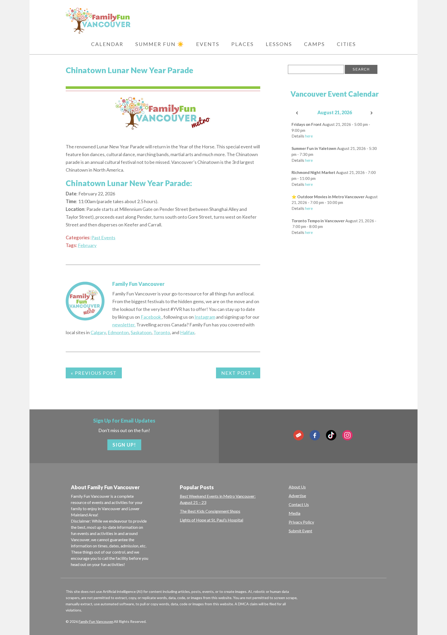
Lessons (279, 44)
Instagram (205, 317)
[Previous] (297, 113)
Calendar (107, 44)
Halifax (187, 332)
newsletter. (124, 324)
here (309, 136)
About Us (297, 486)
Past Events (103, 237)
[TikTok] (331, 435)
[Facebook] (315, 435)
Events (207, 44)
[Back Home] (122, 21)
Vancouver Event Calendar (334, 93)
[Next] (372, 113)
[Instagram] (347, 435)
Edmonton (118, 332)
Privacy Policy (301, 521)
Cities (346, 44)
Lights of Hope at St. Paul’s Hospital (211, 519)
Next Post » (238, 373)
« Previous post (94, 373)
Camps (314, 44)
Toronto (161, 332)
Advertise (297, 495)
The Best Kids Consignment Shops (210, 511)
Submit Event (300, 530)
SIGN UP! (124, 445)
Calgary (98, 332)
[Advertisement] (334, 323)
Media (294, 513)
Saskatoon (141, 332)
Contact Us (299, 504)
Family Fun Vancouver (138, 284)
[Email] (298, 435)
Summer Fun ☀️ (159, 44)
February (87, 245)
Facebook (151, 317)
